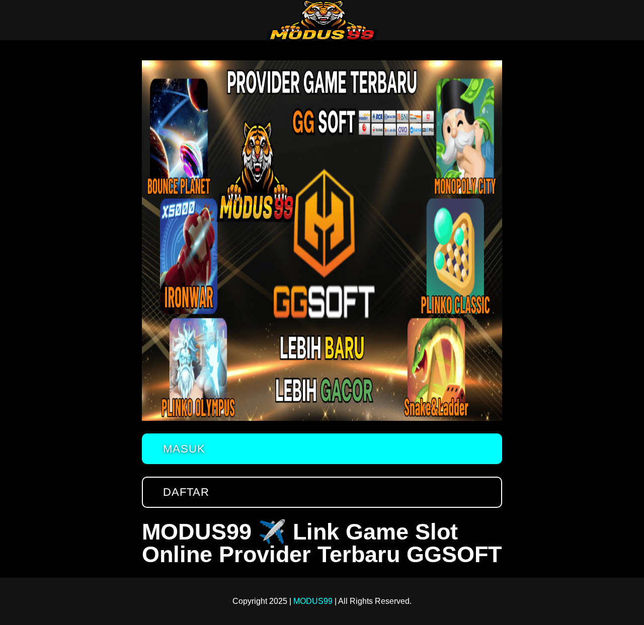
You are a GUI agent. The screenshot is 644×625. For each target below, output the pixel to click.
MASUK (184, 448)
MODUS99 (313, 601)
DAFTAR (186, 492)
